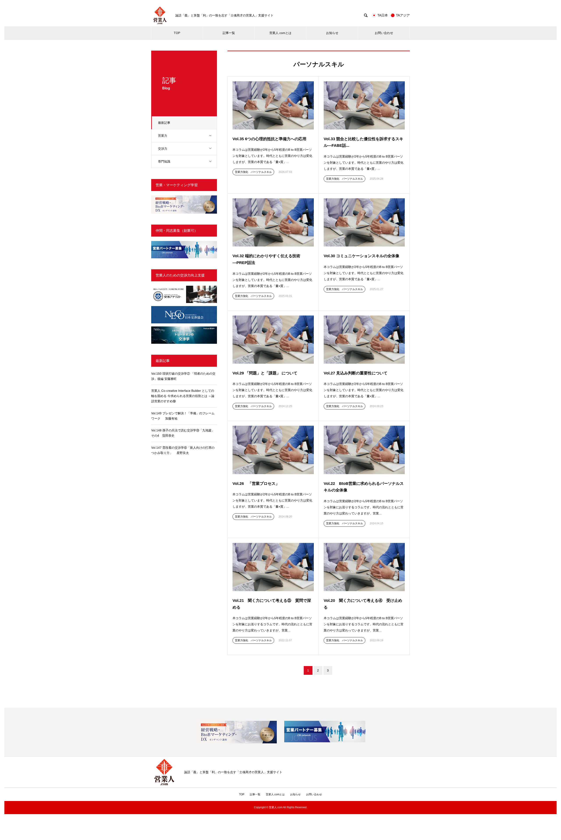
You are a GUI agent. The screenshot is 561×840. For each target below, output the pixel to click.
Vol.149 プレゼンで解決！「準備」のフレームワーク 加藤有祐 (183, 415)
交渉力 (162, 148)
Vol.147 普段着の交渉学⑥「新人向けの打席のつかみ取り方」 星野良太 (183, 450)
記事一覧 (229, 33)
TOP (177, 33)
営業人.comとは (280, 33)
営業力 (162, 135)
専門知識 (164, 161)
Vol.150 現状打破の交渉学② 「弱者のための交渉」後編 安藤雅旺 (183, 376)
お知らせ (332, 33)
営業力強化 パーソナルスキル (253, 172)
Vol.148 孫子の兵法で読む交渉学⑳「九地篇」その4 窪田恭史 (183, 433)
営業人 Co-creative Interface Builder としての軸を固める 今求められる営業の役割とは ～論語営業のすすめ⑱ (182, 396)
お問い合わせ (384, 33)
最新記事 (164, 122)
